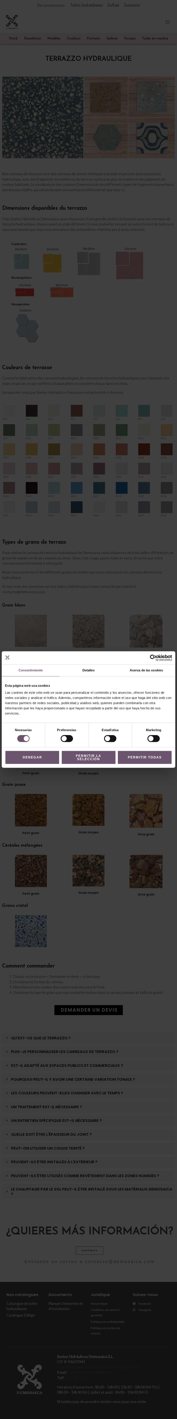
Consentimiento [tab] (31, 670)
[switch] (67, 738)
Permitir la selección (88, 757)
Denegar (32, 757)
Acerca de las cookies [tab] (146, 670)
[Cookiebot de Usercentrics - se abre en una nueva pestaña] (153, 657)
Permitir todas (145, 757)
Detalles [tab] (88, 670)
